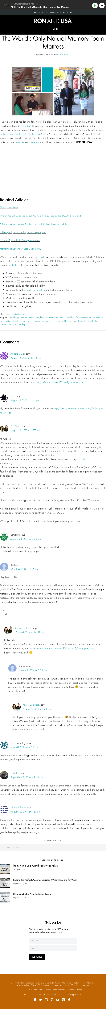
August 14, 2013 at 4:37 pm (25, 430)
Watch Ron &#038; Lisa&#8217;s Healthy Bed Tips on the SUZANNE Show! (40, 215)
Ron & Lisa (15, 426)
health (42, 257)
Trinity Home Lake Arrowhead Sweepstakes (35, 865)
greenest (34, 142)
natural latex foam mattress (76, 317)
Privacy (48, 989)
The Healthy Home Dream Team (75, 320)
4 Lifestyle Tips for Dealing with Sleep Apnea (23, 232)
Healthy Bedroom (18, 313)
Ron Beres (55, 320)
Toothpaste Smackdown (60, 984)
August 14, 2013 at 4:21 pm (24, 400)
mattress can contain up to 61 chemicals (20, 134)
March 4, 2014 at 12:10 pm (29, 632)
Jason (13, 396)
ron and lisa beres (42, 320)
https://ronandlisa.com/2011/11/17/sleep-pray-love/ (66, 648)
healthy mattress (47, 317)
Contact (71, 989)
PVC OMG (35, 984)
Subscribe (37, 957)
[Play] (95, 5)
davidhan (15, 773)
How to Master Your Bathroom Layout (32, 894)
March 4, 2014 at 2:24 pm (33, 670)
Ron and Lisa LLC (37, 989)
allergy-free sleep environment (26, 317)
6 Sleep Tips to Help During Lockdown (20, 240)
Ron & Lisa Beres (23, 628)
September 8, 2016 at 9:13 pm (26, 777)
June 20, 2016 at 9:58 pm (24, 747)
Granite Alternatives (63, 982)
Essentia (25, 126)
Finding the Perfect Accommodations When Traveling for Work (45, 879)
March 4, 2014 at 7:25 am (24, 569)
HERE (15, 265)
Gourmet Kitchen (17, 982)
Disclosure (62, 989)
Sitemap (79, 989)
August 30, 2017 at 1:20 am (25, 811)
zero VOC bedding (17, 324)
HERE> (83, 459)
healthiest (20, 142)
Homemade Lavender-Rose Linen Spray (20, 248)
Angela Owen (17, 353)
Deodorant (30, 982)
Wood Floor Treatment (80, 984)
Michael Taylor (18, 807)
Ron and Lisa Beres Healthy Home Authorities (53, 21)
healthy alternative (35, 289)
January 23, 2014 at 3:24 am (25, 538)
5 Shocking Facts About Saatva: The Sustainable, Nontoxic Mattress (35, 224)
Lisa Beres (59, 317)
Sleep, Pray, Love (9, 207)
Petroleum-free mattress (23, 320)
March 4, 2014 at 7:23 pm (37, 709)
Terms (55, 989)
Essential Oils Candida (45, 982)
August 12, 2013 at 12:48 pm (25, 358)
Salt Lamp (45, 984)
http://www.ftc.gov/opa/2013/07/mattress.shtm (57, 382)
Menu (55, 29)
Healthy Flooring (79, 982)
